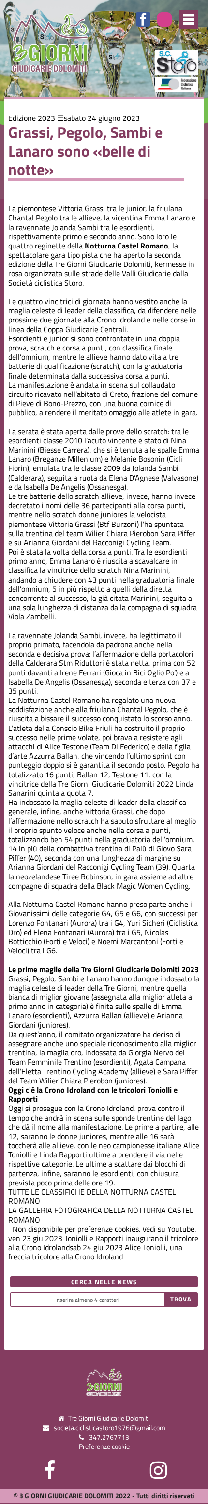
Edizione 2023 (31, 118)
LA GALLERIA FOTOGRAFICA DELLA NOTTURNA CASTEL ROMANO (100, 1214)
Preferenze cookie (104, 1446)
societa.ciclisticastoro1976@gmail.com (109, 1427)
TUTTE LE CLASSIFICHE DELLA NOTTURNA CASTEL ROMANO (92, 1196)
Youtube (180, 1229)
